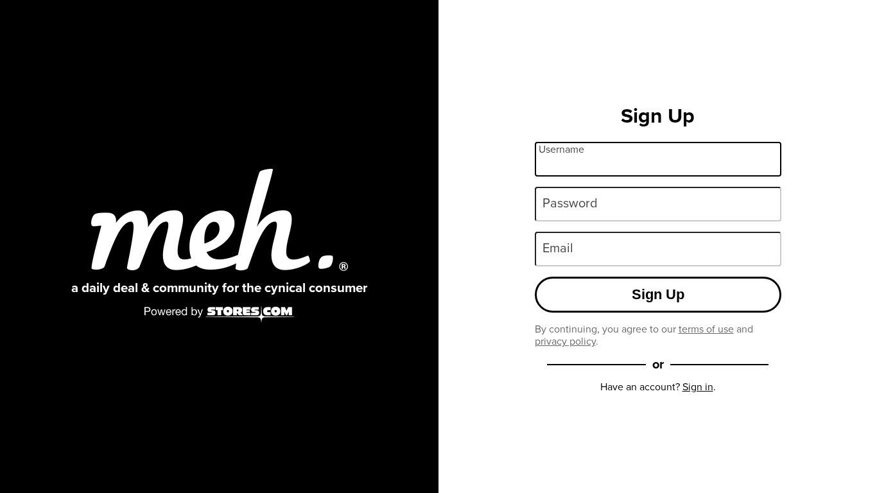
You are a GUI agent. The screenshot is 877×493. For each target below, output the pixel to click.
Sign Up (658, 294)
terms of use (706, 329)
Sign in (697, 386)
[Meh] (219, 220)
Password (570, 203)
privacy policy (565, 341)
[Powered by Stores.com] (219, 315)
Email (558, 247)
